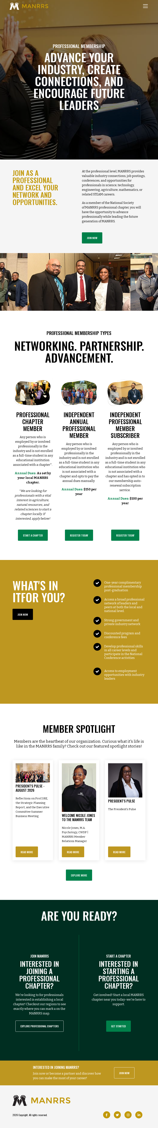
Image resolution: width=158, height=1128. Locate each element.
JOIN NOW (92, 238)
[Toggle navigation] (145, 6)
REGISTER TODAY (79, 535)
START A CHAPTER (33, 535)
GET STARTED (118, 1026)
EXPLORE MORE (79, 875)
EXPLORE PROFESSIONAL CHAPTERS (39, 1026)
